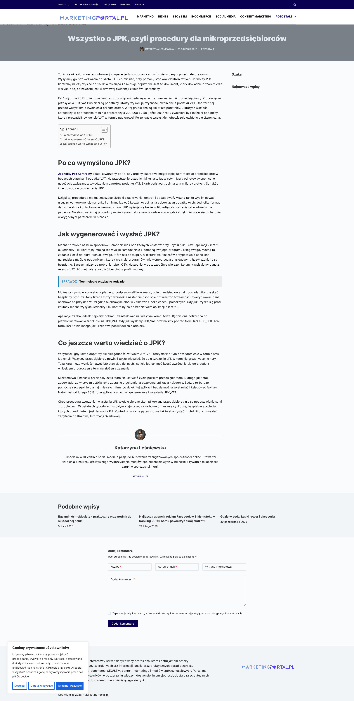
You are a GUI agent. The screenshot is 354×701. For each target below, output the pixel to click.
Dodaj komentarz (123, 579)
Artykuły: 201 (140, 476)
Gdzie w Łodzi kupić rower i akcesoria (247, 516)
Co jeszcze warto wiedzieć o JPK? (85, 143)
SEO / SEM (180, 16)
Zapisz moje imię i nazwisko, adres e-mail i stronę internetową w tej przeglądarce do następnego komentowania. (177, 613)
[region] (47, 668)
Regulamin (110, 4)
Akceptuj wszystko (70, 685)
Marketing (145, 16)
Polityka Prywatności (86, 4)
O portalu (63, 4)
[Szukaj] (295, 4)
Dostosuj (19, 685)
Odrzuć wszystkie (41, 685)
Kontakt (139, 4)
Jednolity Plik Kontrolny (75, 174)
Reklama (125, 4)
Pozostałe (284, 16)
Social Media (226, 16)
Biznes (163, 16)
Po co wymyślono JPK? (77, 134)
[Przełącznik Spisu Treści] (102, 130)
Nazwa (116, 566)
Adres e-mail (167, 566)
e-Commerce (201, 16)
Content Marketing (255, 16)
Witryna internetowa (218, 566)
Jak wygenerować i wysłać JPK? (83, 139)
